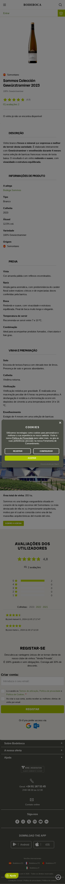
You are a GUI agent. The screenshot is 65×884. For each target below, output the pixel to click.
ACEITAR (32, 458)
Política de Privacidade (22, 438)
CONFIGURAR (46, 451)
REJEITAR (17, 451)
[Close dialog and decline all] (60, 423)
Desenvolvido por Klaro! (50, 464)
